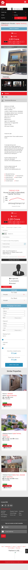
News (20, 515)
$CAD (14, 41)
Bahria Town (16, 475)
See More (8, 406)
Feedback (21, 511)
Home (2, 546)
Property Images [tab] (6, 76)
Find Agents (4, 516)
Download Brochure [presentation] (10, 100)
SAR (14, 43)
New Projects (4, 514)
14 (24, 294)
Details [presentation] (7, 93)
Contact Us (6, 286)
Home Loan (13, 515)
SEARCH (21, 18)
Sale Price (6, 308)
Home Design (13, 513)
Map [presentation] (6, 97)
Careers (23, 546)
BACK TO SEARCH (14, 28)
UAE (18, 43)
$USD (10, 41)
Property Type (3, 12)
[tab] (14, 93)
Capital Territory (20, 23)
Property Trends (14, 511)
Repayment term (6, 335)
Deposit (5, 321)
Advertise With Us (8, 546)
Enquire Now (14, 260)
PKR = (4, 317)
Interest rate (5, 343)
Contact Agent (7, 404)
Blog (20, 513)
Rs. (5, 41)
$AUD (18, 41)
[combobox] (4, 9)
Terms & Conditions (22, 256)
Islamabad (4, 25)
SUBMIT (3, 536)
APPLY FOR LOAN (14, 364)
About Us (14, 546)
